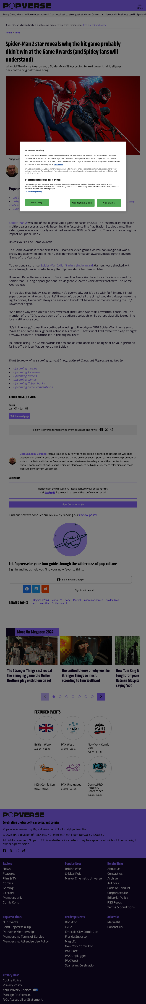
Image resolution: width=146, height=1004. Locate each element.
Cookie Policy (58, 164)
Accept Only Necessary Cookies (82, 203)
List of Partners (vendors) (33, 192)
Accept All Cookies (109, 203)
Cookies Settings (36, 203)
